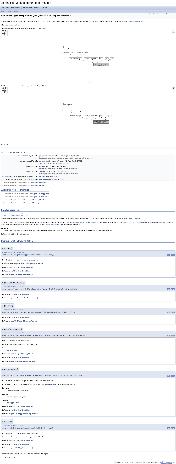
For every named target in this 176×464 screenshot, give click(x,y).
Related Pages (15, 7)
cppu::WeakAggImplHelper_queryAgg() (23, 361)
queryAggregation (45, 161)
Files (44, 7)
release (41, 171)
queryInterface (44, 156)
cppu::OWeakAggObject (132, 21)
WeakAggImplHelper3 (12, 11)
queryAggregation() (56, 224)
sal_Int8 (27, 179)
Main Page (5, 7)
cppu (2, 11)
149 (14, 410)
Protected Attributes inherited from (23, 200)
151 (14, 357)
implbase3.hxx (14, 25)
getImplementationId (46, 179)
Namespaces (27, 7)
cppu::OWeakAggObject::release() (21, 448)
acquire (41, 166)
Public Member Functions (159, 13)
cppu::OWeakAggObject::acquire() (21, 274)
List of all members (170, 13)
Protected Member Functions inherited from (26, 194)
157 (14, 317)
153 (14, 271)
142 (13, 234)
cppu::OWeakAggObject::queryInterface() (24, 414)
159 (14, 294)
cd (8, 148)
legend (88, 82)
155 (14, 444)
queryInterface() (143, 222)
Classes (36, 7)
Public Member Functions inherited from (25, 182)
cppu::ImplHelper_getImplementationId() (24, 298)
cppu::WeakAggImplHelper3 (25, 255)
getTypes (42, 176)
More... (143, 21)
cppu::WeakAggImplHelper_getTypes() (23, 321)
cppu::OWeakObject (37, 185)
